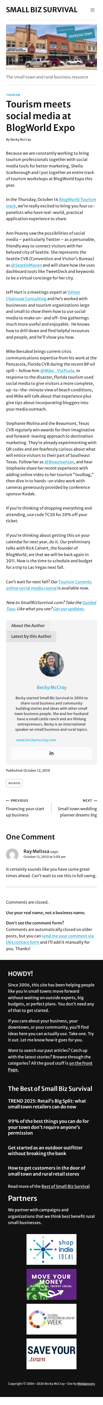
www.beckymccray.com (36, 740)
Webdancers (86, 1384)
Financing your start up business (25, 807)
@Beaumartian (59, 461)
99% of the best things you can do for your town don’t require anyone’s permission (48, 1127)
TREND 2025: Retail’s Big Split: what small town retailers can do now (47, 1104)
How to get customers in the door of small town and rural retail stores (46, 1171)
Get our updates (68, 608)
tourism (13, 95)
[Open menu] (92, 10)
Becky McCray (20, 139)
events (14, 783)
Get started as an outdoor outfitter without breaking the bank (45, 1150)
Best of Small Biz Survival (66, 1186)
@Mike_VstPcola (57, 370)
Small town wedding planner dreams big (77, 807)
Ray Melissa (37, 851)
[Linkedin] (51, 753)
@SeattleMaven (26, 265)
